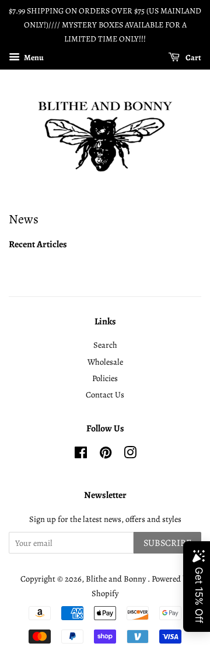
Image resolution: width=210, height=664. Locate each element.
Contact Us (105, 394)
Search (105, 345)
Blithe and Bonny (117, 579)
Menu (33, 57)
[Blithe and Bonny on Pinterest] (105, 455)
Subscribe (167, 543)
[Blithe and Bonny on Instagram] (130, 455)
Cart (192, 57)
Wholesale (105, 362)
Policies (105, 378)
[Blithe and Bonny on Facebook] (81, 455)
